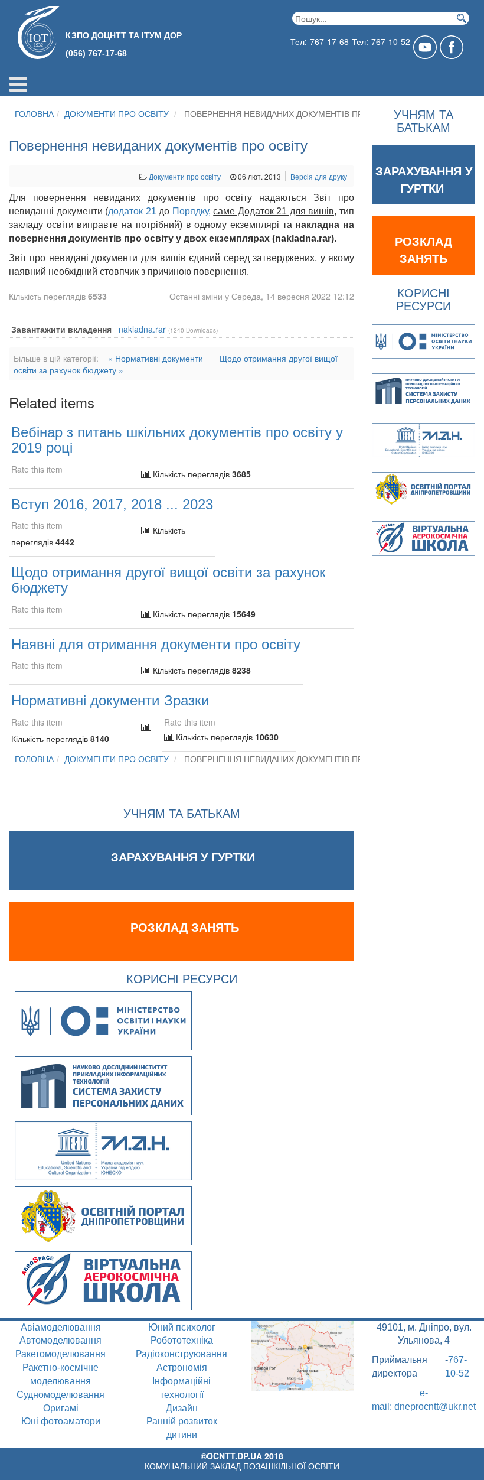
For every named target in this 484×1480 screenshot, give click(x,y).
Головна (34, 114)
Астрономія (181, 1367)
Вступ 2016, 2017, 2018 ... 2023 (112, 504)
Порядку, (191, 211)
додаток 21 (132, 211)
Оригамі (61, 1408)
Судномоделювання (60, 1395)
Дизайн (182, 1408)
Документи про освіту (116, 114)
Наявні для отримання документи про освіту (155, 644)
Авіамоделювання (61, 1327)
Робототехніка (182, 1340)
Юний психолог (181, 1327)
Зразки (186, 700)
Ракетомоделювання (60, 1354)
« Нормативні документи (155, 358)
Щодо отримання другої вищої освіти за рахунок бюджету (168, 580)
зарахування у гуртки (185, 857)
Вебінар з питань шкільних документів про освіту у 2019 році (177, 440)
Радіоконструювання (181, 1354)
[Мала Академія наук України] (103, 1149)
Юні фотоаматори (60, 1421)
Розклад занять (184, 927)
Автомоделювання (60, 1340)
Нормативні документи (85, 700)
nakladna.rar (142, 329)
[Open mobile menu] (18, 83)
